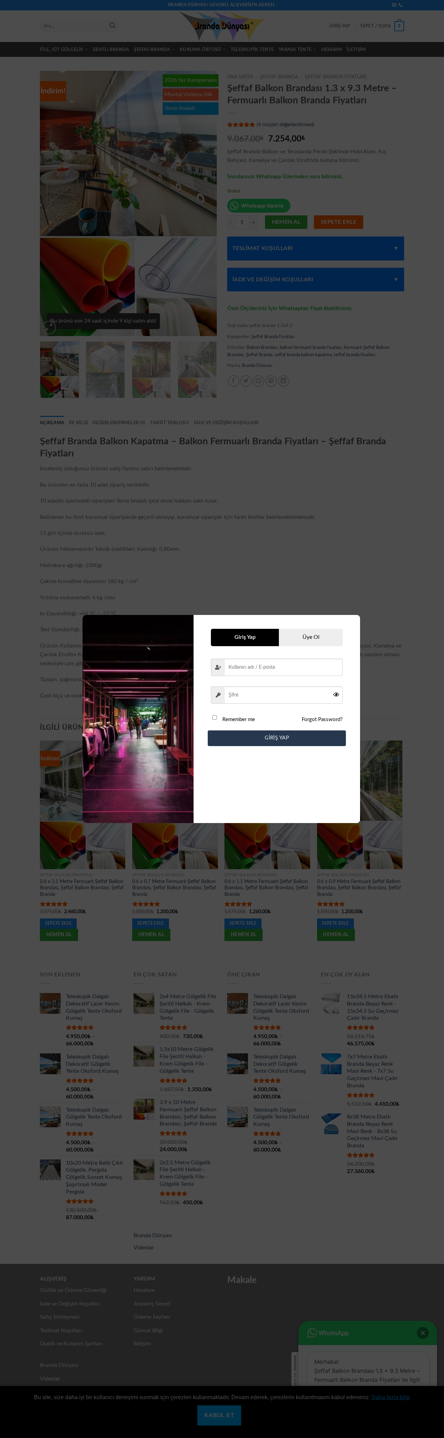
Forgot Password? (322, 719)
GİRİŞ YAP (277, 738)
